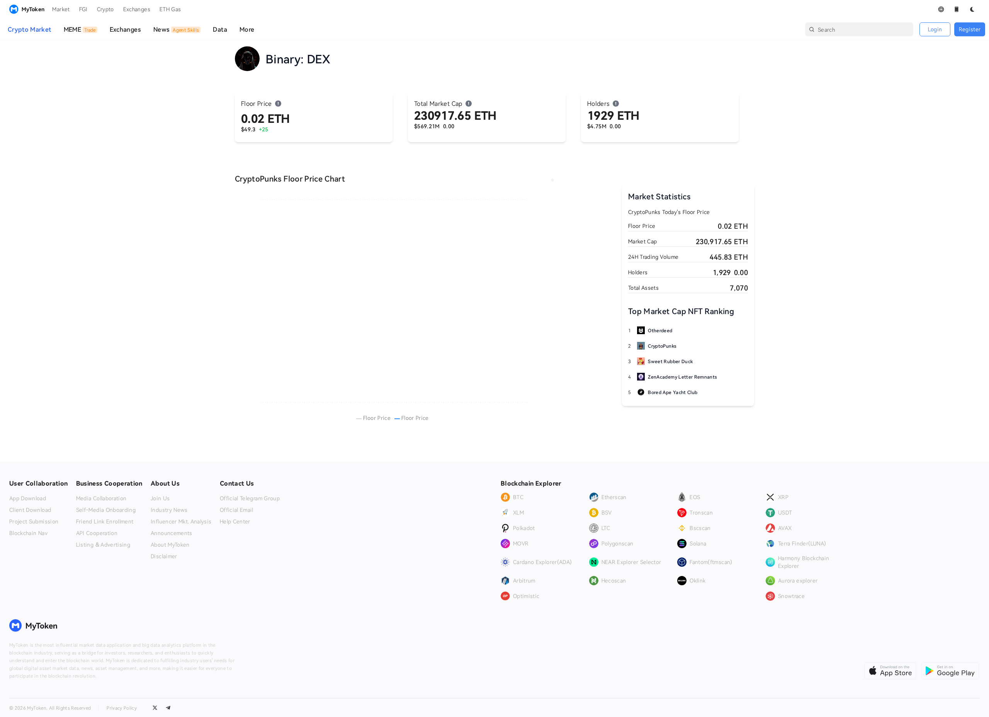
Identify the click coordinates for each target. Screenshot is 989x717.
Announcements (171, 533)
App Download (27, 498)
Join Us (160, 498)
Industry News (169, 510)
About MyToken (170, 544)
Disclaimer (164, 556)
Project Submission (33, 521)
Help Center (235, 521)
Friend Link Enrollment (105, 521)
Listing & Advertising (103, 544)
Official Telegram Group (250, 498)
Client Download (30, 510)
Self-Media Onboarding (106, 510)
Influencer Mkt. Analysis (181, 521)
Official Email (236, 510)
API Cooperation (96, 533)
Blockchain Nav (28, 533)
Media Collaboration (101, 498)
